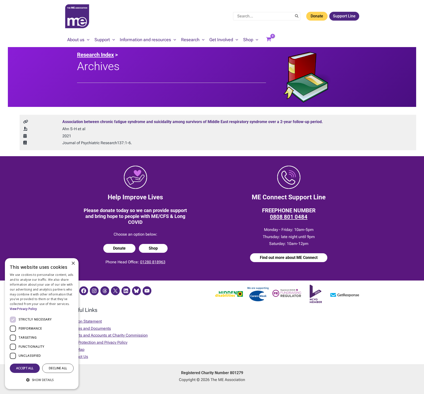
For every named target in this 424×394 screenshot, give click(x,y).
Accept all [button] (25, 368)
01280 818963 (152, 262)
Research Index (95, 54)
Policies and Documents (90, 328)
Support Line (344, 16)
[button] (87, 39)
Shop (153, 248)
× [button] (73, 263)
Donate (317, 16)
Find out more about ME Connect (289, 257)
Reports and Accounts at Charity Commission (108, 335)
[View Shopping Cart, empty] (268, 40)
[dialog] (42, 323)
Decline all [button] (58, 368)
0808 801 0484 (288, 217)
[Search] (297, 16)
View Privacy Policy (23, 309)
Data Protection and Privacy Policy (98, 342)
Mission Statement (85, 321)
